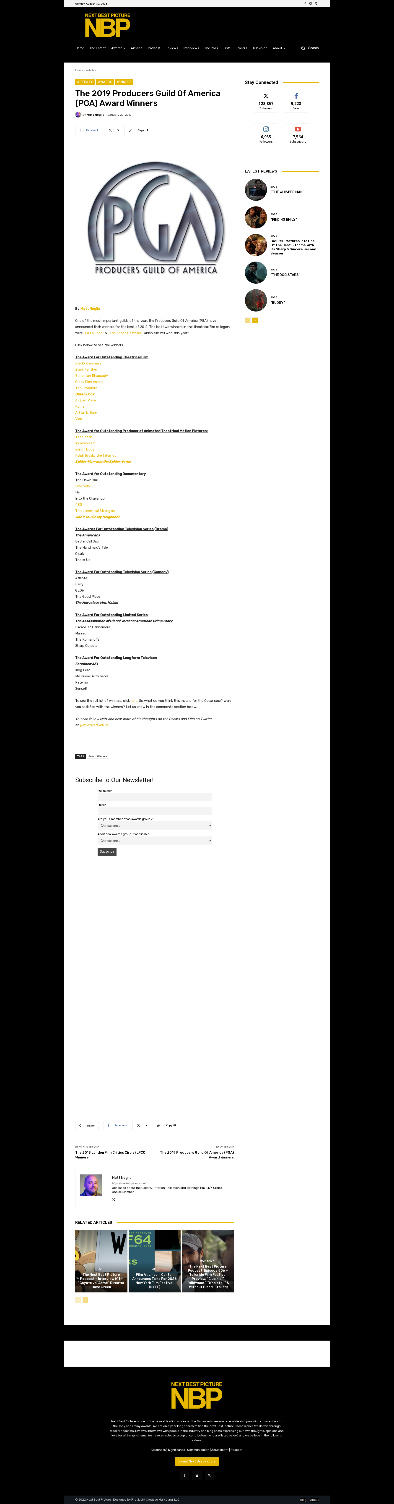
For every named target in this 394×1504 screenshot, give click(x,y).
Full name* (105, 790)
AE (100, 1269)
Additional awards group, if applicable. (124, 834)
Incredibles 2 (85, 443)
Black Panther (86, 369)
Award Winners (97, 756)
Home (79, 70)
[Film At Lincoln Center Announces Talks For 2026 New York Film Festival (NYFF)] (155, 1261)
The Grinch (83, 437)
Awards (105, 82)
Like (296, 93)
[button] (308, 48)
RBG (78, 505)
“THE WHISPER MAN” (287, 192)
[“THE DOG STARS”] (256, 273)
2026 (273, 187)
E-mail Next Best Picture (197, 1461)
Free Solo (82, 486)
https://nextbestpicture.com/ (129, 1183)
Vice (78, 419)
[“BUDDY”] (256, 300)
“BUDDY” (277, 303)
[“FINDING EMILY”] (256, 217)
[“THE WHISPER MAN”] (256, 190)
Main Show (207, 1261)
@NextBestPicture (93, 725)
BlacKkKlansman (88, 363)
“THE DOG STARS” (285, 275)
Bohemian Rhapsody (91, 376)
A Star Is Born (86, 413)
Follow (266, 93)
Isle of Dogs (84, 449)
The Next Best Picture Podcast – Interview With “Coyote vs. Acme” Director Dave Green (101, 1281)
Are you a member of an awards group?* (126, 819)
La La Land (94, 333)
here (134, 701)
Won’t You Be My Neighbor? (97, 517)
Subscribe (298, 126)
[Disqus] (154, 924)
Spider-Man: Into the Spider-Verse (103, 462)
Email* (102, 805)
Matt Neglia (95, 114)
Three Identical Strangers (95, 511)
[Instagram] (310, 3)
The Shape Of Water (125, 333)
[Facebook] (305, 3)
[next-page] (85, 1300)
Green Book (84, 394)
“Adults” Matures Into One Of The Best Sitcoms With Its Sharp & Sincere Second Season (293, 247)
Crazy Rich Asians (89, 382)
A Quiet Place (85, 400)
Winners (124, 82)
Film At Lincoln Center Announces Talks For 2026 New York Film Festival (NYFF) (154, 1281)
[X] (316, 3)
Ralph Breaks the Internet (95, 455)
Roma (79, 406)
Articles (91, 70)
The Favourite (86, 388)
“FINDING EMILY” (283, 219)
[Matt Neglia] (79, 115)
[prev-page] (78, 1300)
